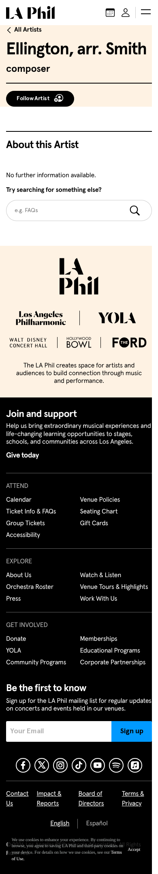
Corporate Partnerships (113, 662)
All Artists (28, 30)
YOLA (13, 651)
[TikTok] (79, 765)
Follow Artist (33, 98)
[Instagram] (60, 765)
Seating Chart (99, 512)
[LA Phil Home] (30, 12)
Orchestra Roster (29, 587)
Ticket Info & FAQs (31, 512)
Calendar (19, 500)
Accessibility (23, 535)
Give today (22, 455)
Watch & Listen (101, 575)
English (59, 823)
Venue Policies (100, 500)
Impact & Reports (49, 799)
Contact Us (17, 799)
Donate (16, 639)
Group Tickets (25, 523)
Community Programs (36, 662)
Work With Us (98, 599)
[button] (146, 12)
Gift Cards (94, 523)
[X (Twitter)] (41, 765)
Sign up (131, 731)
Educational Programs (110, 651)
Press (13, 599)
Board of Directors (91, 799)
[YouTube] (97, 765)
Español (96, 823)
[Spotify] (116, 765)
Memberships (98, 639)
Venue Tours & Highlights (114, 587)
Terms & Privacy (133, 799)
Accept (134, 849)
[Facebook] (23, 765)
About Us (19, 575)
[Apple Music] (135, 765)
